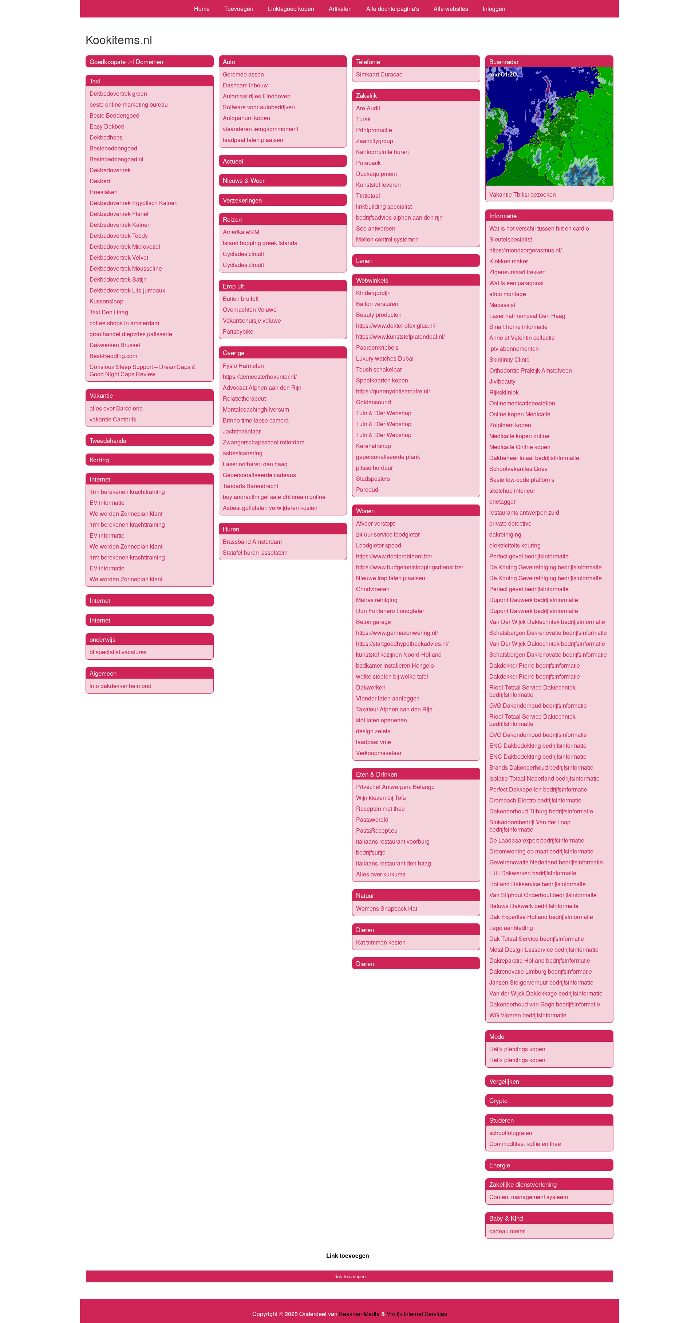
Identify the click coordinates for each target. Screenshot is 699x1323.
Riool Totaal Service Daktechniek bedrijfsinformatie (532, 691)
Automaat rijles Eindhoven (257, 96)
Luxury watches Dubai (385, 358)
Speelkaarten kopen (382, 380)
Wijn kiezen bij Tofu (381, 797)
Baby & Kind (506, 1217)
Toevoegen (238, 8)
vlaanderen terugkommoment (260, 129)
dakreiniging (505, 534)
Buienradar (504, 61)
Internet (100, 478)
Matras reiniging (377, 600)
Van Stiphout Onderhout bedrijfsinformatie (543, 895)
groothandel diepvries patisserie (131, 334)
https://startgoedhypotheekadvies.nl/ (402, 643)
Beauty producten (379, 314)
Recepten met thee (380, 808)
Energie (499, 1164)
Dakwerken (371, 687)
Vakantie (101, 395)
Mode (496, 1036)
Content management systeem (528, 1197)
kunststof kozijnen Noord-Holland (399, 654)
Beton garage (373, 621)
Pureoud (367, 489)
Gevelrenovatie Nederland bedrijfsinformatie (546, 862)
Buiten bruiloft (240, 298)
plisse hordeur (374, 467)
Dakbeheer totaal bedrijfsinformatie (534, 458)
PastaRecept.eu (377, 830)
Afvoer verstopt (375, 523)
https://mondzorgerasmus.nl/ (525, 250)
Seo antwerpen (375, 228)
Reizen (232, 219)
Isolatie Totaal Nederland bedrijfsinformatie (544, 778)
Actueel (233, 160)
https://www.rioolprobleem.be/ (394, 556)
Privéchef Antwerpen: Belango (395, 786)
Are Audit (368, 108)
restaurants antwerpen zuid (524, 512)
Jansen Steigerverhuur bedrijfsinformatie (541, 982)
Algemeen (103, 673)
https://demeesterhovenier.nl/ (260, 376)
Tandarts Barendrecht (250, 486)
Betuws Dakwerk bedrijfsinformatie (533, 906)
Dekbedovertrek (110, 170)
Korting (99, 459)
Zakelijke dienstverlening (523, 1184)
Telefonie (368, 61)
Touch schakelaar (379, 369)
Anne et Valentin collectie (522, 337)
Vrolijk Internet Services (417, 1314)
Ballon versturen (377, 303)
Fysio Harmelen (243, 365)
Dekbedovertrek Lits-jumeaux (127, 290)
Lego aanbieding (511, 927)
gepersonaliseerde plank (388, 456)
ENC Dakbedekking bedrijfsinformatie (538, 745)
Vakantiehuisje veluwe (252, 320)
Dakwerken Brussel (115, 345)
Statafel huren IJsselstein (255, 552)
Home (202, 8)
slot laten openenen (381, 720)
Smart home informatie (518, 326)
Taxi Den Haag (109, 312)
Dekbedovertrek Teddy (119, 235)
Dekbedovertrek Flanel (119, 213)
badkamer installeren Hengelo (395, 665)
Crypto (498, 1100)
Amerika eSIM (241, 232)
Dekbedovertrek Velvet (119, 257)
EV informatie (107, 502)
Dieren (365, 929)
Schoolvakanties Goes (518, 468)
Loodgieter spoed (378, 545)
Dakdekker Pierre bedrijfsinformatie (534, 665)
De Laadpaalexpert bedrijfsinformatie (536, 840)
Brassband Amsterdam (252, 541)
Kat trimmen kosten (381, 942)
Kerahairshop (373, 445)
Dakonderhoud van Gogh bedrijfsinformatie (544, 1004)
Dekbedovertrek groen (118, 93)
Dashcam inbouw (245, 85)
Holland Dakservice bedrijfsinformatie (537, 884)
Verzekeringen (242, 199)
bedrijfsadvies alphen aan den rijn (399, 217)
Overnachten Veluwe (250, 309)
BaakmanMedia (359, 1314)
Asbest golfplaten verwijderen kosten (270, 507)
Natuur (365, 895)
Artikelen (340, 8)
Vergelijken (504, 1081)
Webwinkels (372, 279)
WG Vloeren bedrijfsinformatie (527, 1015)
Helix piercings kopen (517, 1049)
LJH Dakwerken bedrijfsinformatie (532, 873)
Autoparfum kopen (246, 118)
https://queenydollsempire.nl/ (393, 391)
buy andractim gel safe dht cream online (274, 496)
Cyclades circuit (243, 254)
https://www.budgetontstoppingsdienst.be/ (409, 567)
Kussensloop (106, 301)
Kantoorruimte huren (382, 152)
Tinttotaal (368, 195)
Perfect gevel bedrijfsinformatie (529, 556)
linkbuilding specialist (384, 206)
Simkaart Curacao (379, 74)
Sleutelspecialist (510, 239)
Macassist (502, 305)
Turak (363, 119)
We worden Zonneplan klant (126, 513)
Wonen (365, 510)
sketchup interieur (512, 490)
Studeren (501, 1119)
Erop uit (233, 285)
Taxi (95, 80)
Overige (233, 352)
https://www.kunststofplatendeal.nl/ (400, 336)
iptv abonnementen (514, 348)
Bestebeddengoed (113, 148)
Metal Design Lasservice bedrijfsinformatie (544, 949)
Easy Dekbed (107, 126)
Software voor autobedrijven (259, 107)
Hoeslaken (104, 192)
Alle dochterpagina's (392, 8)
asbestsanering (242, 453)
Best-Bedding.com (113, 356)
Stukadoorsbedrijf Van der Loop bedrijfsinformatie (529, 825)
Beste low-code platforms (521, 479)
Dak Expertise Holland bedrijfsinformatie (541, 916)
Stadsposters (373, 478)
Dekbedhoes (106, 137)
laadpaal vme (373, 742)
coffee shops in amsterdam (124, 323)
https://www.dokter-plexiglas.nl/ (395, 325)
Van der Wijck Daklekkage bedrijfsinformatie (546, 993)
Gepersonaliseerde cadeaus (259, 475)
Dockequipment (376, 173)
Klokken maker (508, 261)
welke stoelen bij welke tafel (392, 676)
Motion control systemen (387, 239)
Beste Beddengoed (114, 115)
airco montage (507, 294)
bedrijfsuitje (371, 852)
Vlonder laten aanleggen (388, 698)
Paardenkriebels (377, 347)
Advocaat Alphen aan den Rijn (262, 387)
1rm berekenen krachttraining (127, 491)
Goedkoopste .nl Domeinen (126, 61)
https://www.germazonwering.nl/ (397, 632)
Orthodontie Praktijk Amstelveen (530, 370)
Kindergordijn (373, 292)
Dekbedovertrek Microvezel (125, 246)
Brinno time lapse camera (256, 420)
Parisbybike (238, 331)
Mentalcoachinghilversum (256, 409)
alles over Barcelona (116, 408)
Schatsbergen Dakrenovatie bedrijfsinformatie (548, 632)
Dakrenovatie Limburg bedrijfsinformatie (540, 971)
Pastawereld (372, 819)
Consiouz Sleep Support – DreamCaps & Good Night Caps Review (143, 370)
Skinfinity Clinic (509, 359)
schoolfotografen (510, 1132)
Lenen (364, 260)
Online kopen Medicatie (519, 414)
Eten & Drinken (376, 773)
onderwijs (103, 639)
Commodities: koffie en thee (525, 1143)
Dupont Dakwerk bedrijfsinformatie (533, 600)
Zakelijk (366, 95)
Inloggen (494, 8)
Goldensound (373, 402)
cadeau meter (507, 1231)
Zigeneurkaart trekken (517, 272)
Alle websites (451, 8)
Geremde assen (243, 74)
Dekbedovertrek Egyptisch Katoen (134, 203)
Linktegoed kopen (291, 8)
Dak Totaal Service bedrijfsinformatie (536, 938)
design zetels (373, 731)
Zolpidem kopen (510, 425)
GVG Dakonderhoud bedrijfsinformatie (538, 705)
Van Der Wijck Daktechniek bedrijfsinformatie (547, 621)
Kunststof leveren (378, 184)
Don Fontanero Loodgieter (390, 610)
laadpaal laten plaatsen (253, 140)
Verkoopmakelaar (379, 753)
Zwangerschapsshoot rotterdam (263, 442)
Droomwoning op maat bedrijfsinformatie (541, 851)
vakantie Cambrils (113, 419)
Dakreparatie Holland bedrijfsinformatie (539, 960)
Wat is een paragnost (516, 283)
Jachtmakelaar (242, 431)
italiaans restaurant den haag (393, 863)
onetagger (502, 501)
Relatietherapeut (244, 398)
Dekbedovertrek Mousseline (126, 268)
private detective (510, 523)
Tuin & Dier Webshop (383, 413)
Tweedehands (108, 440)
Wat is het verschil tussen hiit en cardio (539, 228)
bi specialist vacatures (118, 652)
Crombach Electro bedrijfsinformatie (535, 800)
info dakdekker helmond (120, 686)
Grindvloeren (373, 589)
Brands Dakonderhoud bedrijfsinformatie (541, 767)
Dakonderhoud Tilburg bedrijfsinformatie (541, 811)
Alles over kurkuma (381, 874)
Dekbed (100, 181)
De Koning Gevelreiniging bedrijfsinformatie (545, 567)
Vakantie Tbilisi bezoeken (522, 194)
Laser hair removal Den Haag (527, 315)
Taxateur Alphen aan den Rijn (394, 709)
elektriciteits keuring (515, 545)
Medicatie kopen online (519, 436)
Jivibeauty (502, 381)
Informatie (503, 215)
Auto (229, 61)
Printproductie (374, 130)
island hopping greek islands (260, 243)
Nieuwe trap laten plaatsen (390, 578)
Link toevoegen (347, 1255)
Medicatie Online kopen (519, 447)
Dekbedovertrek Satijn (118, 279)
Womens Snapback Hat (386, 908)
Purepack (368, 162)
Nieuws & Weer (244, 180)
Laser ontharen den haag (255, 464)
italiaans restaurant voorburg (393, 841)
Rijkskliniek (504, 392)
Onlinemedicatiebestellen (522, 403)
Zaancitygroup (374, 141)
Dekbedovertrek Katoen (120, 224)
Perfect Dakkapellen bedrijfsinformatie (538, 789)
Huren (231, 528)
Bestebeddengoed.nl (116, 159)
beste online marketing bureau (129, 104)
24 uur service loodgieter (388, 534)
